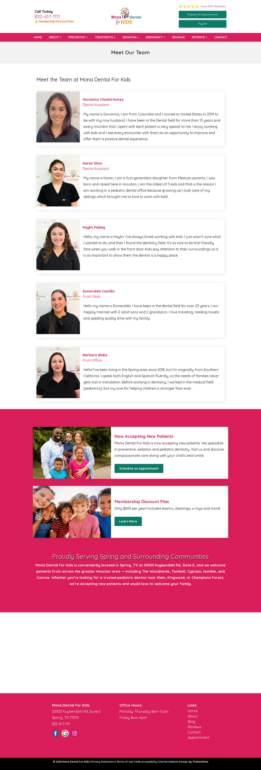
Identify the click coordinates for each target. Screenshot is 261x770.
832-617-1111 (47, 16)
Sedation (129, 37)
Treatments (104, 37)
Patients (198, 37)
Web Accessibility (146, 761)
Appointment (198, 737)
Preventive (76, 37)
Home (38, 37)
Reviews (178, 37)
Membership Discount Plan (56, 21)
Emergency (154, 37)
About (54, 37)
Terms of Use (125, 761)
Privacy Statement (103, 761)
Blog (191, 721)
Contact (220, 37)
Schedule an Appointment (139, 468)
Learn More (128, 521)
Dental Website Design (173, 761)
